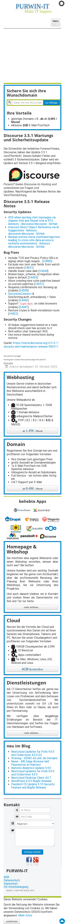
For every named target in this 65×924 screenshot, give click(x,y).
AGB (6, 877)
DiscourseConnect (20, 293)
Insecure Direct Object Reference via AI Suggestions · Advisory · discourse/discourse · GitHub (33, 230)
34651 (29, 267)
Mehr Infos (25, 915)
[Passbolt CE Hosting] (30, 536)
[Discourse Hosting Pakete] (49, 536)
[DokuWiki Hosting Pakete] (35, 528)
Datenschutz (12, 880)
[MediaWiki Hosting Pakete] (16, 528)
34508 (24, 290)
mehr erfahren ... (32, 607)
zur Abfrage (51, 102)
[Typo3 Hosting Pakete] (32, 519)
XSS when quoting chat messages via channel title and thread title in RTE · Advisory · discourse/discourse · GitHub (32, 221)
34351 (39, 284)
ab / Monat (33, 430)
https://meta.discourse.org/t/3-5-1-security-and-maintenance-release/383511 (31, 344)
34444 (43, 271)
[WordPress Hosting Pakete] (22, 510)
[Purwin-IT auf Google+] (36, 861)
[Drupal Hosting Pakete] (13, 519)
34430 (33, 277)
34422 (13, 313)
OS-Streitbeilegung (16, 887)
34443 (24, 300)
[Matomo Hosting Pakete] (13, 536)
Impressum (11, 883)
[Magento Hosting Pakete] (51, 519)
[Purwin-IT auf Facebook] (29, 861)
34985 (47, 261)
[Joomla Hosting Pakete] (42, 510)
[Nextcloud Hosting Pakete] (51, 528)
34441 (24, 307)
